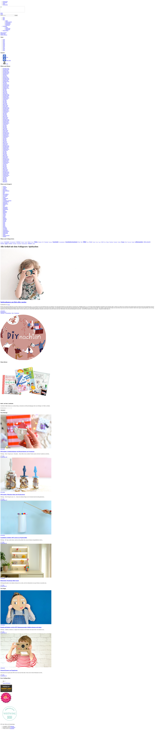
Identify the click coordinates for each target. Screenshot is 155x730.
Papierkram (7, 25)
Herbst (4, 204)
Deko (4, 191)
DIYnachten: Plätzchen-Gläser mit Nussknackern (12, 494)
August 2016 (5, 150)
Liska (9, 304)
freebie (4, 197)
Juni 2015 (5, 165)
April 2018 (5, 128)
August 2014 (5, 176)
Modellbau (5, 211)
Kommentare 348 (3, 457)
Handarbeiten (7, 24)
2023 (4, 40)
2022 (4, 41)
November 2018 (6, 120)
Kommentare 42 (3, 675)
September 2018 (6, 122)
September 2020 (6, 97)
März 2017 (5, 142)
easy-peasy (5, 196)
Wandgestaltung (6, 231)
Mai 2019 (5, 114)
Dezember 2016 (6, 145)
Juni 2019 (5, 113)
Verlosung (14, 243)
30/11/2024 (2, 449)
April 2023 (5, 76)
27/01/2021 (2, 624)
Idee (84, 242)
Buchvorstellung (6, 190)
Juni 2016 (5, 152)
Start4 (4, 225)
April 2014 (5, 180)
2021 (4, 42)
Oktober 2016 (5, 147)
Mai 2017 (5, 140)
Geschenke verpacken (7, 200)
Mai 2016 (5, 153)
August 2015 (5, 163)
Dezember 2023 (6, 71)
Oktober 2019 (5, 109)
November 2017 (6, 133)
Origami (4, 214)
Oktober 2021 (5, 86)
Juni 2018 (5, 126)
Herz (79, 241)
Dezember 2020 (6, 94)
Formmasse (46, 241)
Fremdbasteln (5, 198)
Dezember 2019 (6, 107)
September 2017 (6, 136)
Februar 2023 (5, 77)
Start (4, 17)
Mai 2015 (5, 166)
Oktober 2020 (5, 96)
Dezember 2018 (6, 119)
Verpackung (19, 243)
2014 (4, 50)
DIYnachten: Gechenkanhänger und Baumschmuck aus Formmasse (17, 451)
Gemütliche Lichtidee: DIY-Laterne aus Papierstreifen (13, 537)
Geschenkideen (6, 201)
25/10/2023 (2, 578)
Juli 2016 (4, 151)
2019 (4, 44)
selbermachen (139, 242)
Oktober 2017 (5, 134)
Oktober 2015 (5, 161)
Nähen (4, 213)
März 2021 (5, 92)
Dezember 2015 (6, 158)
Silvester (4, 220)
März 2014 (5, 181)
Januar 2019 (5, 118)
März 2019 (5, 116)
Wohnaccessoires (8, 21)
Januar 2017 (5, 144)
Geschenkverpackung (71, 242)
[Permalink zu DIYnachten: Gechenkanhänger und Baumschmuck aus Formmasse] (25, 448)
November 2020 (6, 95)
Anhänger (18, 242)
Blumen (29, 241)
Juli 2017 (4, 138)
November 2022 (6, 79)
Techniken (5, 227)
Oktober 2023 (5, 73)
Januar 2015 (5, 170)
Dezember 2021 (6, 84)
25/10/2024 (2, 535)
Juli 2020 (4, 100)
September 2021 (6, 88)
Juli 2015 (4, 164)
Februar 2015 (5, 169)
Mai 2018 (5, 127)
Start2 (4, 223)
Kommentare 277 (3, 500)
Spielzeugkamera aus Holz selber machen (13, 302)
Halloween (5, 202)
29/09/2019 (2, 668)
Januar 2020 (5, 106)
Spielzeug (2, 243)
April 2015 (5, 167)
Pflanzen (4, 218)
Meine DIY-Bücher (6, 683)
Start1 (4, 222)
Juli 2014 (4, 177)
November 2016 (6, 146)
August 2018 (5, 124)
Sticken (4, 226)
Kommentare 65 (3, 586)
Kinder (90, 242)
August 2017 (5, 137)
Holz (4, 206)
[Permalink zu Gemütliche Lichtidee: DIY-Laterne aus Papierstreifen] (25, 534)
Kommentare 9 (3, 312)
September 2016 (6, 149)
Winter (4, 234)
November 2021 (6, 85)
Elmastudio (12, 728)
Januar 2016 (5, 157)
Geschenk (55, 242)
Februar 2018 (5, 130)
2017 (4, 47)
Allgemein (5, 187)
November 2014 (6, 173)
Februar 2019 (5, 117)
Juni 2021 (5, 89)
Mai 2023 (5, 75)
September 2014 (6, 175)
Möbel (6, 20)
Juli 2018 (4, 125)
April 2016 (5, 154)
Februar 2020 (5, 105)
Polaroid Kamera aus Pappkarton (8, 670)
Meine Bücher (5, 30)
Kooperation (5, 4)
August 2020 (5, 98)
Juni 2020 (5, 101)
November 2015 (6, 159)
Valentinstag (7, 29)
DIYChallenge (6, 194)
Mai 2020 (5, 102)
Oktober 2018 (5, 121)
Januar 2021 (5, 93)
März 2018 (5, 129)
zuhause (34, 243)
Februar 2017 (5, 143)
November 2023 (6, 72)
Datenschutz (5, 1)
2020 (4, 43)
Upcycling (5, 228)
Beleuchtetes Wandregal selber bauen (9, 580)
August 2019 (5, 112)
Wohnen (4, 236)
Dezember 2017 (6, 132)
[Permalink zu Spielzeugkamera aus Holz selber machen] (38, 299)
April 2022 (5, 83)
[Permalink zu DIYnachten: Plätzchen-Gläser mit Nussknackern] (25, 491)
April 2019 (5, 115)
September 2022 (6, 81)
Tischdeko (10, 243)
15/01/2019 (2, 310)
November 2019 (6, 108)
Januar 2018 (5, 131)
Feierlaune (5, 26)
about (4, 3)
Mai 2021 (5, 90)
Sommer (4, 221)
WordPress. (13, 727)
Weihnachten (7, 28)
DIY (4, 19)
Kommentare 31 (3, 632)
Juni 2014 (5, 178)
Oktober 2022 (5, 80)
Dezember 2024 (6, 68)
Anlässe (4, 188)
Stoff (6, 243)
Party (126, 241)
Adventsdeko (6, 241)
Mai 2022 (5, 82)
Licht (102, 242)
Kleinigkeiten (7, 22)
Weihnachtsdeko (24, 243)
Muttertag (5, 212)
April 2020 (5, 103)
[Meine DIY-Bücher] (4, 682)
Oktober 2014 (5, 174)
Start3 (4, 224)
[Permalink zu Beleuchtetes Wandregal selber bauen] (25, 577)
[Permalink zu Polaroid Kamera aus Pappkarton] (25, 666)
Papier (4, 216)
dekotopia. (12, 726)
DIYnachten (5, 195)
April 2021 (5, 91)
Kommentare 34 (3, 543)
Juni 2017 (5, 139)
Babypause (5, 189)
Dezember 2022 (6, 78)
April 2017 (5, 141)
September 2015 (6, 162)
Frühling (4, 199)
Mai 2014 (5, 179)
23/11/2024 (2, 492)
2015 (4, 49)
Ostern (6, 27)
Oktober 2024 (5, 70)
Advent (4, 186)
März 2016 (5, 155)
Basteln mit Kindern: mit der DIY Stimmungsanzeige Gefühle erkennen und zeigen (20, 627)
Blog (4, 18)
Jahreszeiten (5, 207)
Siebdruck (5, 219)
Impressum (5, 2)
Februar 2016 (5, 156)
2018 (4, 46)
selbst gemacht (147, 242)
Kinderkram (5, 208)
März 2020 (5, 104)
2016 (4, 48)
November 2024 (6, 69)
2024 (4, 39)
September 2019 (6, 110)
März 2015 (5, 168)
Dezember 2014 (6, 171)
